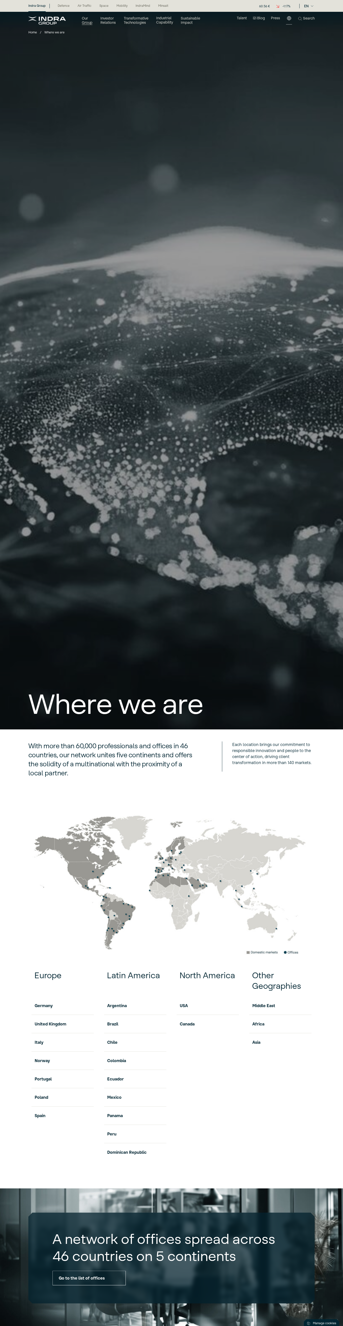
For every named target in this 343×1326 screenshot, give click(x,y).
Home (32, 32)
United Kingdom (50, 1023)
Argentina (117, 1005)
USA (184, 1005)
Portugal (43, 1078)
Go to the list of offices (82, 1278)
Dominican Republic (127, 1152)
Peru (112, 1133)
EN (306, 6)
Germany (44, 1005)
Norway (42, 1060)
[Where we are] (289, 20)
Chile (112, 1042)
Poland (41, 1097)
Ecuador (115, 1078)
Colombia (116, 1060)
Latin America (133, 975)
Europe (48, 975)
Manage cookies (324, 1323)
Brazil (112, 1023)
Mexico (114, 1097)
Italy (39, 1042)
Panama (115, 1115)
